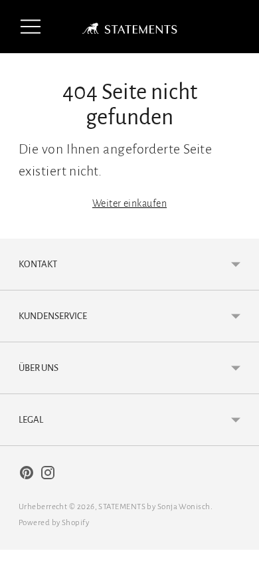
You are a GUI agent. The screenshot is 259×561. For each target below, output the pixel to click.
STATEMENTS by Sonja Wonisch (154, 507)
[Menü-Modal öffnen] (30, 26)
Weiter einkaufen (129, 203)
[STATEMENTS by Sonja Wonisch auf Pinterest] (27, 476)
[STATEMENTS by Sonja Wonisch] (129, 26)
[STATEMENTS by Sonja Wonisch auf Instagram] (48, 476)
